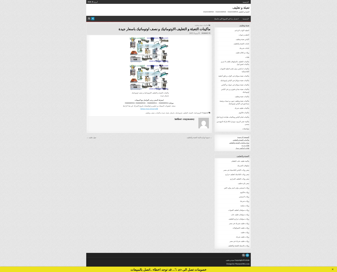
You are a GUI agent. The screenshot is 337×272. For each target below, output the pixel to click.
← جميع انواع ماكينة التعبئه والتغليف (199, 138)
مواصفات (245, 129)
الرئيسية (246, 2)
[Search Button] (89, 18)
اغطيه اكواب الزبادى (242, 30)
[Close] (332, 269)
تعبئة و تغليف (240, 7)
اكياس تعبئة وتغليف (242, 39)
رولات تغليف (245, 232)
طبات (247, 57)
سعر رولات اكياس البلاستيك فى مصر (236, 170)
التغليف (185, 113)
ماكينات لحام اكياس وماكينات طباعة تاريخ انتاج (233, 117)
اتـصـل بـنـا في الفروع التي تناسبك (226, 18)
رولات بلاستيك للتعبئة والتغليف (238, 246)
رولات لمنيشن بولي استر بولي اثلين (236, 188)
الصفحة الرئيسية (243, 137)
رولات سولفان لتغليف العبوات (238, 210)
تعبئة (167, 113)
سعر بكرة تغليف (243, 183)
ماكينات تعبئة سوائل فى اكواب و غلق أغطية (233, 76)
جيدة (163, 113)
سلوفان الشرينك (243, 166)
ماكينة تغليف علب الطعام (240, 161)
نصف (153, 113)
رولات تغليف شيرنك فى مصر (239, 223)
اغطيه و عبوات (244, 35)
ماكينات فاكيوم (244, 113)
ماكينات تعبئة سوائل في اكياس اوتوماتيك (234, 80)
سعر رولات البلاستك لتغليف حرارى (237, 174)
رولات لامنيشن (244, 197)
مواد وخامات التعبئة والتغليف (239, 143)
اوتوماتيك (178, 113)
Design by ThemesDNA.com (237, 264)
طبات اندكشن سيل (242, 148)
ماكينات (158, 113)
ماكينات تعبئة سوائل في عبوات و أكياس (235, 85)
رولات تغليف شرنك (242, 237)
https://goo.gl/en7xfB (149, 109)
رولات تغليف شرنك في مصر (239, 241)
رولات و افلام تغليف (242, 53)
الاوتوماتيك (198, 113)
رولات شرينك (244, 201)
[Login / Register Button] (92, 18)
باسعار (172, 113)
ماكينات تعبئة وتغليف (201, 25)
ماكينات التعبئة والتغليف (241, 140)
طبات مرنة (245, 145)
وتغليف (147, 113)
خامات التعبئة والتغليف (241, 44)
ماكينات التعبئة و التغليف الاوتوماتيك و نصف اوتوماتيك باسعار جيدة (164, 28)
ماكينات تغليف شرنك (242, 108)
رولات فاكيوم (244, 192)
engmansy (205, 33)
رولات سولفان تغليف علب (240, 215)
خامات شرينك (244, 48)
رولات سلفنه (244, 206)
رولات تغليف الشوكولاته (241, 228)
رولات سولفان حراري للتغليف (239, 219)
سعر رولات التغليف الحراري (239, 179)
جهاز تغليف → (91, 138)
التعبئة (191, 113)
